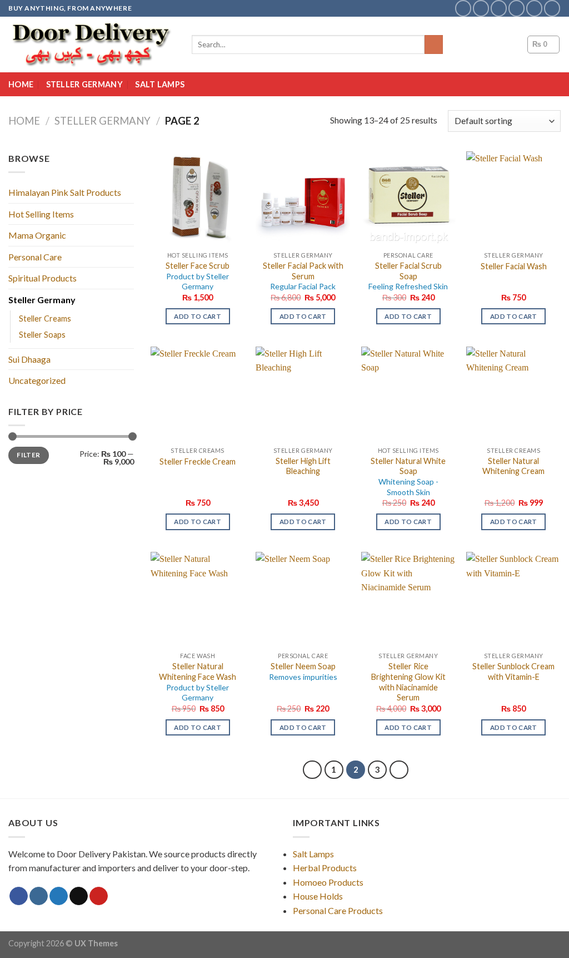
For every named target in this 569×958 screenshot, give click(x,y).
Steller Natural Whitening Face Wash (197, 681)
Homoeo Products (328, 882)
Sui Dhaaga (29, 359)
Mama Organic (37, 235)
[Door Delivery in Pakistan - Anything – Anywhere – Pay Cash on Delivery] (91, 44)
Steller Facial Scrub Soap (408, 276)
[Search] (434, 44)
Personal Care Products (338, 910)
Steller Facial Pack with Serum (303, 276)
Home (20, 84)
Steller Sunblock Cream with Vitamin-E (513, 671)
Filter (28, 455)
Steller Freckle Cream (197, 461)
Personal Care (35, 256)
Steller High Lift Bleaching (303, 466)
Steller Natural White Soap (408, 476)
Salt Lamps (159, 84)
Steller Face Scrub (197, 276)
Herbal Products (325, 867)
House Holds (318, 896)
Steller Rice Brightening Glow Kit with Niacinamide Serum (408, 681)
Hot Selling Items (41, 214)
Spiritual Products (42, 278)
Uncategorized (37, 380)
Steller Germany (84, 84)
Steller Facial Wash (514, 266)
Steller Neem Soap (303, 671)
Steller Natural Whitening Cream (513, 466)
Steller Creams (45, 318)
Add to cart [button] (197, 316)
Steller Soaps (42, 334)
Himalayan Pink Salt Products (64, 192)
